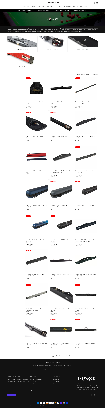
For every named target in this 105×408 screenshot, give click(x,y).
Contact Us (32, 383)
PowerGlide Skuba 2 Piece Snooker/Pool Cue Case (36, 137)
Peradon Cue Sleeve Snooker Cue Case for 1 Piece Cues (85, 102)
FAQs (31, 386)
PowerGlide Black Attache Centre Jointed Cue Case (60, 275)
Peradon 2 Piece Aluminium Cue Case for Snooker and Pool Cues (36, 309)
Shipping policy (66, 405)
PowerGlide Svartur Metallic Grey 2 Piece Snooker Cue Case (61, 206)
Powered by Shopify (40, 405)
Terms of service (60, 405)
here (80, 31)
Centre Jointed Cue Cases (83, 49)
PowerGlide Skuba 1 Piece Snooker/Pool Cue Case (60, 137)
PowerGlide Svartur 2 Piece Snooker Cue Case (85, 206)
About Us (32, 388)
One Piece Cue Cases (22, 67)
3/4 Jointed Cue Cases (22, 49)
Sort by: (78, 74)
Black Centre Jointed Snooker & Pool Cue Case (61, 102)
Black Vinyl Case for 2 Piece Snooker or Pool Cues (85, 137)
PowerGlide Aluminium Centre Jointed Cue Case (85, 344)
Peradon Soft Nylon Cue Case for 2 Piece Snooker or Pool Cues (61, 171)
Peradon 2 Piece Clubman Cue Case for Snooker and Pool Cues (60, 344)
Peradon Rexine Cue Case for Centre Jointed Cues (84, 171)
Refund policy (47, 405)
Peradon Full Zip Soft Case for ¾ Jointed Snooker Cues (85, 275)
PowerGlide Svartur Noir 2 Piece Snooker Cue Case (61, 240)
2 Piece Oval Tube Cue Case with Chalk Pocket (85, 309)
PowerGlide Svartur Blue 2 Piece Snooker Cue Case (36, 240)
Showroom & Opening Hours (36, 379)
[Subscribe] (62, 369)
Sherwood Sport (34, 405)
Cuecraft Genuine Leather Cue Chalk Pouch (35, 102)
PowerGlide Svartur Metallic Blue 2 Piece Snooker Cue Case (36, 206)
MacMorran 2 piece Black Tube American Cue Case (36, 344)
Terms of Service (56, 386)
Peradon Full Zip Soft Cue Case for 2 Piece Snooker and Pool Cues (84, 240)
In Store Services (33, 381)
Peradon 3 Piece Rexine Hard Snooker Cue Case (60, 309)
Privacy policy (53, 405)
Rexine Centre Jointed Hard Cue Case (35, 171)
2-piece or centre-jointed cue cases (83, 28)
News (31, 390)
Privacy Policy (56, 379)
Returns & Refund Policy (58, 381)
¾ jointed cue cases (68, 28)
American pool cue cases (21, 29)
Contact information (73, 405)
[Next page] (69, 355)
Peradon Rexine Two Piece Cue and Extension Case (35, 275)
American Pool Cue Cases (52, 49)
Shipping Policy (56, 383)
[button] (8, 3)
